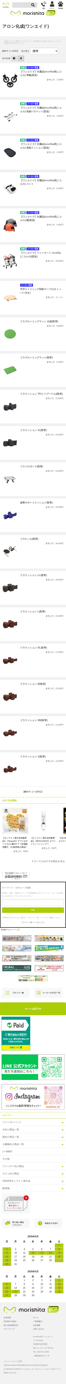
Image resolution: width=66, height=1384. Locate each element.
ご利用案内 (37, 1321)
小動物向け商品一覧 (13, 1144)
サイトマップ (9, 1329)
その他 (6, 1159)
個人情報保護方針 (11, 1325)
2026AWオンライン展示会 (16, 1181)
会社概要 (36, 1325)
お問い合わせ (38, 1329)
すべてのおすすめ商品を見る (49, 861)
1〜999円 (7, 1151)
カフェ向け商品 (10, 1173)
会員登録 (7, 1318)
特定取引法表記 (10, 1321)
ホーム (35, 1318)
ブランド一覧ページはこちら (33, 922)
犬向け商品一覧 (10, 1129)
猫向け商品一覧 (10, 1137)
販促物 (6, 1188)
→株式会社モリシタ (41, 1356)
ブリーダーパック (11, 1122)
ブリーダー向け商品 (13, 1166)
